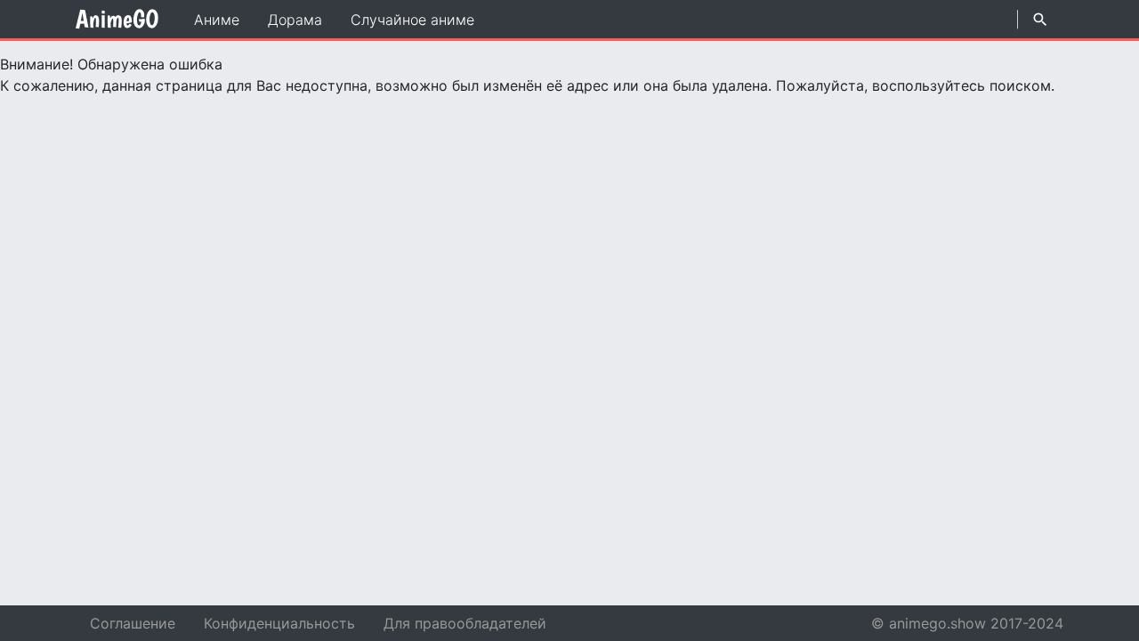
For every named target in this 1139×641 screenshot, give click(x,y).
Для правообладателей (465, 623)
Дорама (295, 19)
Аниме (216, 19)
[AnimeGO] (117, 18)
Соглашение (132, 623)
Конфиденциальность (279, 623)
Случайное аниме (412, 19)
